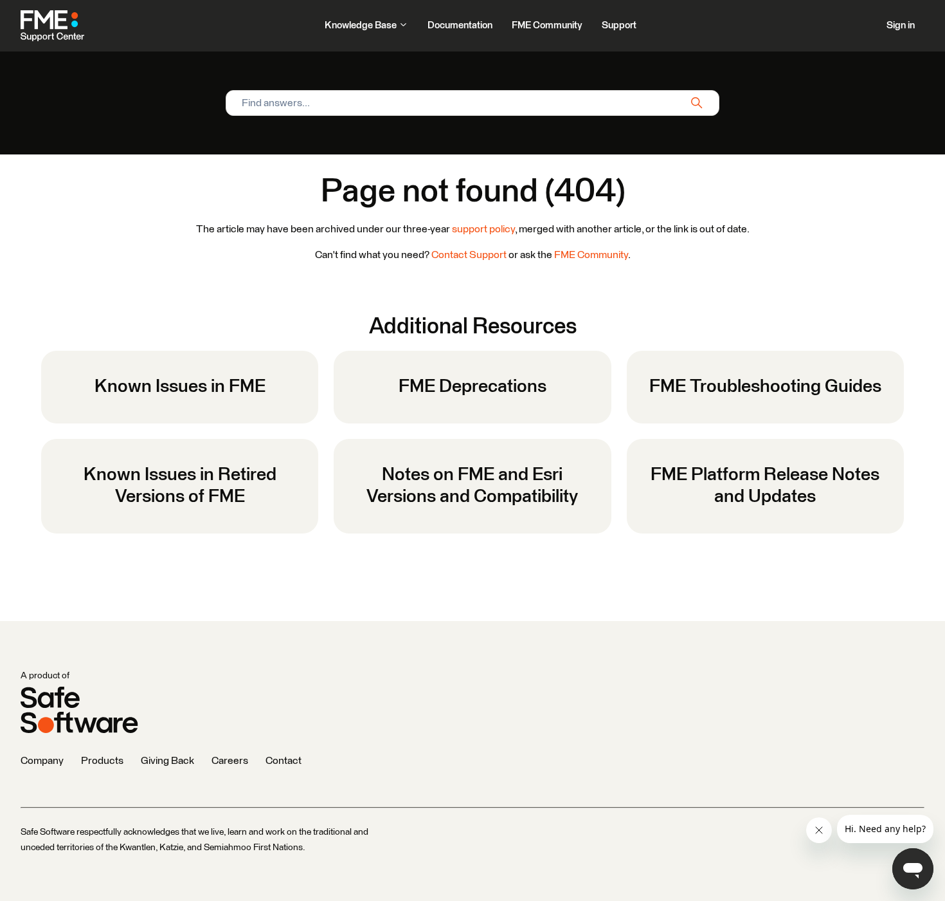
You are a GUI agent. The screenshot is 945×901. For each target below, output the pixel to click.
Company (42, 761)
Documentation (460, 25)
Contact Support (469, 255)
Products (102, 761)
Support (619, 25)
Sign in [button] (901, 25)
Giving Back (167, 761)
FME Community (547, 25)
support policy (483, 229)
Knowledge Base (362, 25)
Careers (230, 761)
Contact (284, 761)
